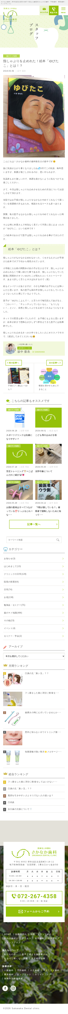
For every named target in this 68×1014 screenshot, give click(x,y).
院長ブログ (54, 938)
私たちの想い (11, 954)
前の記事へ (14, 363)
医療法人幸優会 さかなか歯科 (10, 14)
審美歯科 (9, 974)
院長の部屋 (11, 582)
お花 (8, 597)
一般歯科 (9, 970)
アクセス (26, 938)
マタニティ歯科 (51, 970)
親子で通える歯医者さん (35, 954)
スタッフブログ (12, 942)
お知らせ (9, 558)
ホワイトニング (43, 974)
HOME (8, 934)
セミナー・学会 (13, 636)
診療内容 (7, 966)
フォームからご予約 (36, 911)
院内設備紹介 (11, 938)
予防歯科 (22, 970)
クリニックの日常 (15, 574)
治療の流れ (21, 934)
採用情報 (39, 938)
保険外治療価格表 (13, 978)
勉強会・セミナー (14, 605)
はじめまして (12, 566)
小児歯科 (35, 970)
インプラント (24, 974)
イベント (9, 628)
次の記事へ (54, 363)
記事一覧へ (34, 524)
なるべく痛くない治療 (16, 958)
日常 (8, 589)
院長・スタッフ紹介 (41, 934)
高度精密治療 (38, 958)
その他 (9, 620)
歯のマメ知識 (13, 613)
